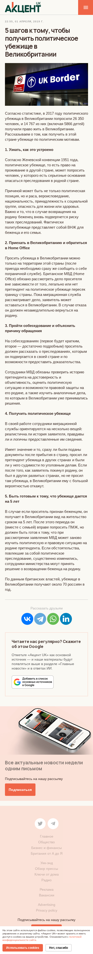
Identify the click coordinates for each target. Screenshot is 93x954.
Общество (46, 842)
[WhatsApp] (53, 619)
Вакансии (46, 895)
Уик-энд (46, 863)
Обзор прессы (46, 869)
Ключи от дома (46, 874)
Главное (46, 836)
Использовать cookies (22, 948)
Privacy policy (46, 910)
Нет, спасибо (58, 948)
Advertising (46, 905)
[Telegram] (40, 619)
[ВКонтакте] (27, 619)
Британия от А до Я (46, 853)
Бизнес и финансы (46, 848)
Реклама (47, 889)
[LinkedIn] (66, 619)
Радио (46, 880)
